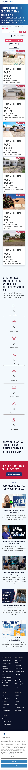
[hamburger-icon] (25, 2)
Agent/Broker (18, 668)
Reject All (14, 761)
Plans (3, 695)
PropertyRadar (6, 710)
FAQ (16, 698)
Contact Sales (6, 698)
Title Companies (19, 684)
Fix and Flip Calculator (5, 686)
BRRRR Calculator (7, 677)
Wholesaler (18, 665)
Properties (4, 26)
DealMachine (5, 704)
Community (18, 710)
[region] (14, 750)
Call (17, 51)
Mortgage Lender (19, 671)
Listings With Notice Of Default (15, 26)
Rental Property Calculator (6, 681)
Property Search (19, 707)
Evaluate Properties (5, 667)
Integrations (18, 687)
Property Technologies (18, 680)
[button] (20, 32)
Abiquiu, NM (5, 28)
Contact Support (6, 721)
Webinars (17, 701)
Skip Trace (21, 51)
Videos (17, 695)
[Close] (26, 732)
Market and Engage (7, 671)
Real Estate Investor (18, 661)
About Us (4, 718)
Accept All (13, 765)
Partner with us (6, 724)
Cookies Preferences (14, 756)
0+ (14, 311)
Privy (3, 707)
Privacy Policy (12, 753)
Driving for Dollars (7, 660)
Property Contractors (18, 675)
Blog (16, 704)
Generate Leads (6, 663)
